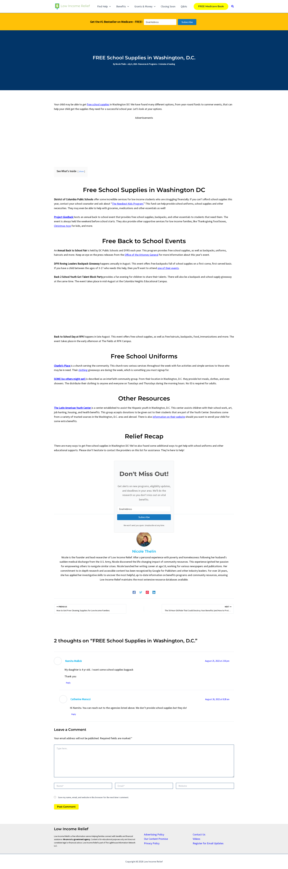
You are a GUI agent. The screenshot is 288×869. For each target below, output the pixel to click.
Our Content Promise (156, 839)
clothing (83, 370)
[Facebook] (134, 592)
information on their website (169, 416)
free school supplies (98, 104)
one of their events (168, 268)
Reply (68, 683)
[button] (109, 6)
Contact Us (199, 834)
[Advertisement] (144, 141)
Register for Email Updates (208, 843)
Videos (196, 839)
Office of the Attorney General (141, 254)
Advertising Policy (154, 834)
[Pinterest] (147, 592)
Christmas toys (62, 226)
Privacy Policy (151, 843)
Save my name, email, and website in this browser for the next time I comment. (93, 797)
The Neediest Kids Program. (128, 203)
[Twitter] (140, 592)
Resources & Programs (147, 64)
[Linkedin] (153, 592)
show (81, 171)
